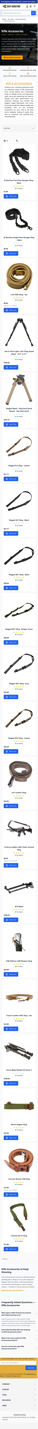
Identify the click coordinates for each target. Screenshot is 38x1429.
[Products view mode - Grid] (5, 141)
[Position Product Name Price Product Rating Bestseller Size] (13, 141)
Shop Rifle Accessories (13, 57)
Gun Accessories (21, 19)
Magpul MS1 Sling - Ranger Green (19, 629)
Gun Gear (11, 19)
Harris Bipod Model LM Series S (19, 1070)
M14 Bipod (19, 906)
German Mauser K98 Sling (19, 1179)
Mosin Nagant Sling (19, 1124)
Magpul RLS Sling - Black (19, 520)
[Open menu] (35, 6)
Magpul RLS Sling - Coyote (19, 465)
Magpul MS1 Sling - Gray (19, 683)
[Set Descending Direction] (17, 140)
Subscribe (31, 1368)
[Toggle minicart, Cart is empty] (30, 6)
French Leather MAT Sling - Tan (19, 1015)
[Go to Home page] (11, 6)
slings (19, 1287)
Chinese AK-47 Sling (19, 1236)
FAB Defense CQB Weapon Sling (19, 961)
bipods (27, 1287)
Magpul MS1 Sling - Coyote (19, 738)
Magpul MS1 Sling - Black (19, 574)
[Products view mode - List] (7, 141)
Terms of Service (12, 1376)
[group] (19, 186)
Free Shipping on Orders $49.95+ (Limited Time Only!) (18, 2)
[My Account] (27, 6)
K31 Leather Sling (19, 792)
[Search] (33, 13)
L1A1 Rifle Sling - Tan (19, 294)
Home (4, 19)
